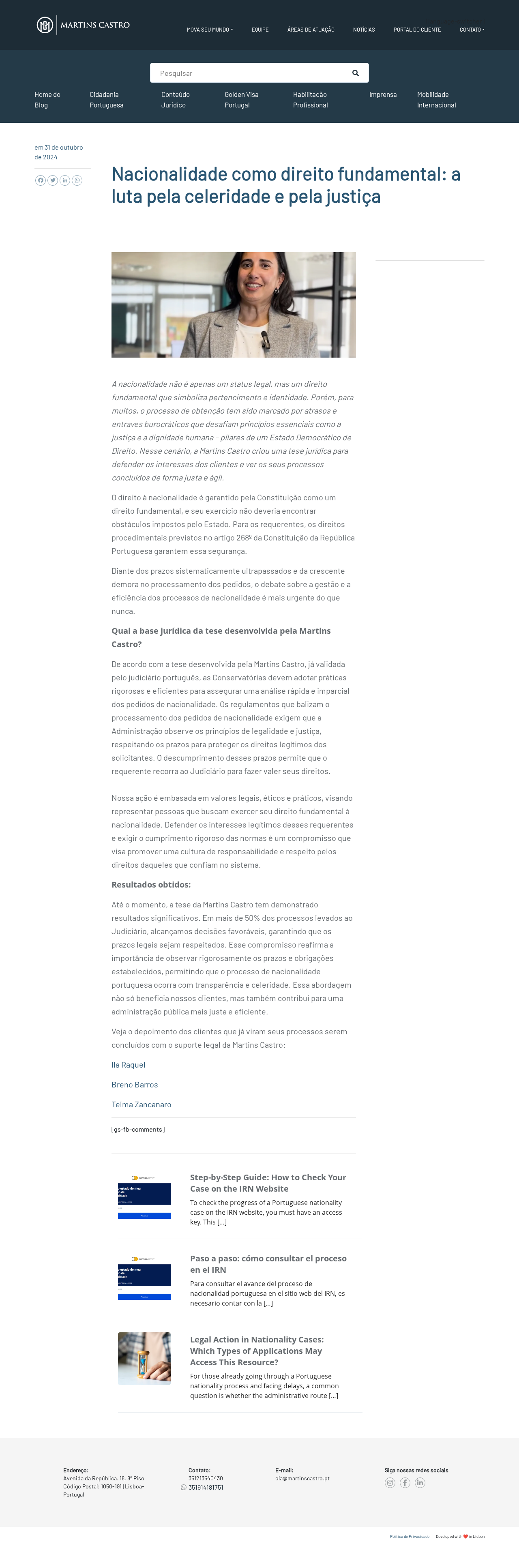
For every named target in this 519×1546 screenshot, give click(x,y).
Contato (470, 29)
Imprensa (383, 94)
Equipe (260, 29)
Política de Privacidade (409, 1536)
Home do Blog (47, 99)
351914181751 (206, 1487)
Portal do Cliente (417, 29)
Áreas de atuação (311, 29)
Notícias (364, 29)
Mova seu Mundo (208, 29)
